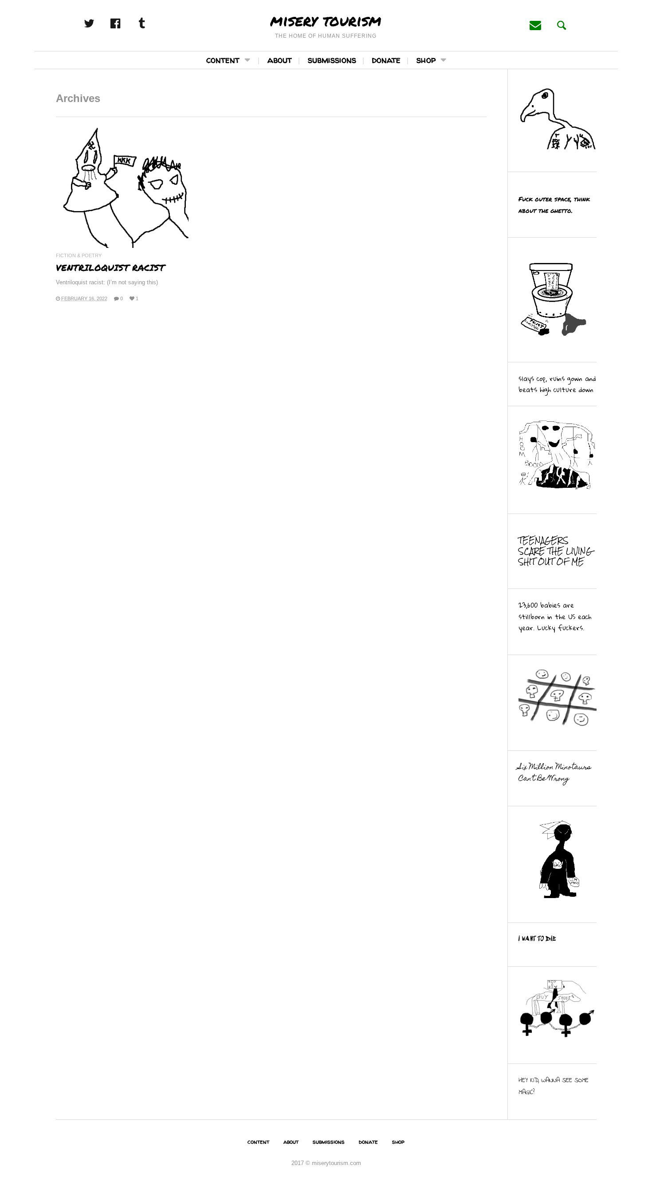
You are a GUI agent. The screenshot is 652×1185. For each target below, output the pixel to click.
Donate (386, 60)
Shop (426, 60)
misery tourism (325, 20)
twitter (99, 23)
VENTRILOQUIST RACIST (110, 267)
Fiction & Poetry (79, 255)
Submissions (332, 60)
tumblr (151, 23)
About (279, 60)
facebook (125, 23)
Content (223, 60)
